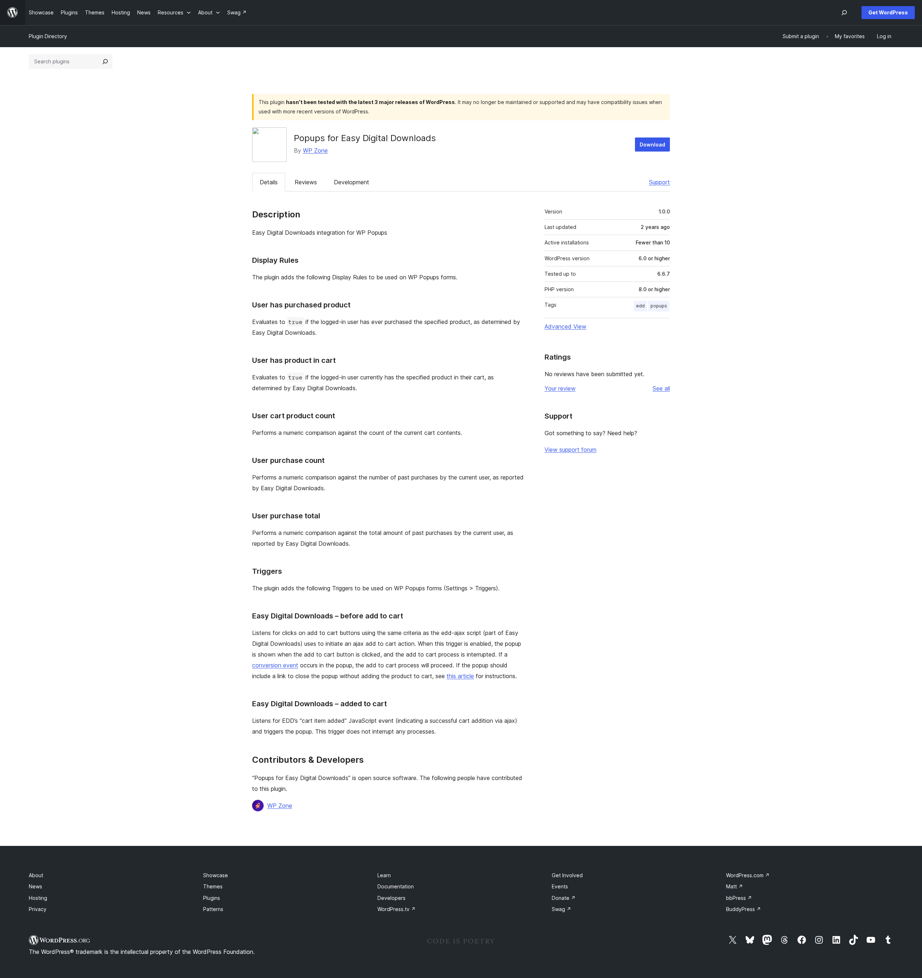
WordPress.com (748, 875)
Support (659, 182)
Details (269, 182)
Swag (561, 909)
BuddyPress (743, 909)
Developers (391, 898)
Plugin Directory (48, 36)
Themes (213, 886)
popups (658, 305)
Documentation (395, 886)
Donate (564, 898)
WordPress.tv (396, 909)
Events (560, 886)
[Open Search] (844, 12)
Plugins (211, 898)
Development (351, 182)
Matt (734, 886)
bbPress (739, 898)
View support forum (570, 449)
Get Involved (567, 875)
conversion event (275, 665)
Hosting (38, 898)
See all (661, 388)
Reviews (306, 182)
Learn (384, 875)
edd (640, 305)
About (36, 875)
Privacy (37, 909)
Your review (560, 388)
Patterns (213, 909)
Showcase (215, 875)
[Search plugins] (105, 61)
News (35, 886)
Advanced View (565, 326)
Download (652, 144)
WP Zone (315, 150)
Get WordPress (888, 12)
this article (460, 676)
